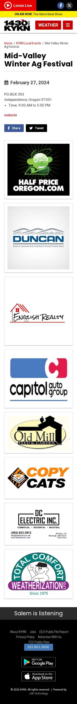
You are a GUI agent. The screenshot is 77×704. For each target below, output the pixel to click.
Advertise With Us (50, 637)
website (10, 115)
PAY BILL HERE (38, 647)
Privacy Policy (25, 637)
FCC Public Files (39, 642)
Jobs (33, 632)
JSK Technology (38, 693)
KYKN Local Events (28, 43)
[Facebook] (60, 5)
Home (8, 43)
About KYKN (18, 632)
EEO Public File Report (54, 632)
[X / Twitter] (69, 5)
